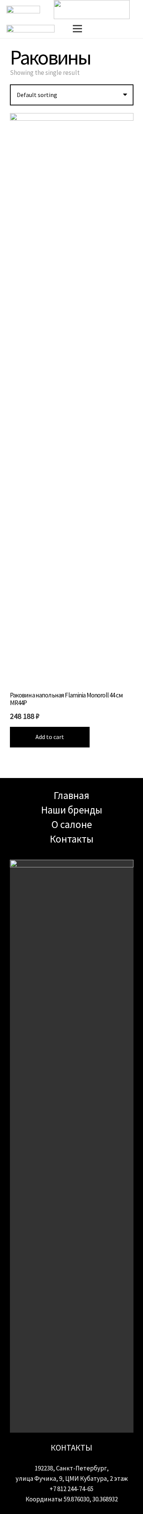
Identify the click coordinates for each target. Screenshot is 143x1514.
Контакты (71, 838)
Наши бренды (71, 809)
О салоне (71, 824)
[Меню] (77, 28)
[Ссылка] (92, 9)
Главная (71, 795)
